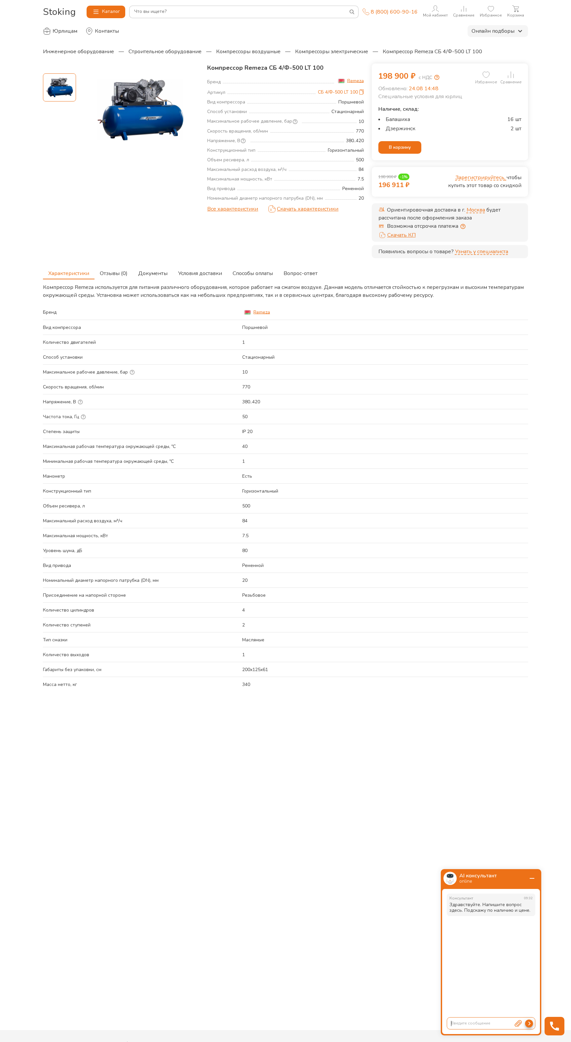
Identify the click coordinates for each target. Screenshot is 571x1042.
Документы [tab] (153, 273)
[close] (532, 878)
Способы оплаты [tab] (253, 273)
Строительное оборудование (165, 51)
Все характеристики (232, 209)
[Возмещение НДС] (436, 77)
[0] (486, 74)
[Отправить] (529, 1023)
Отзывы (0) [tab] (114, 273)
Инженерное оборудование (78, 51)
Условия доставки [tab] (200, 273)
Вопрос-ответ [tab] (301, 273)
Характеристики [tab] (68, 273)
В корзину (400, 147)
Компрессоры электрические (331, 51)
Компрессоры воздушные (248, 51)
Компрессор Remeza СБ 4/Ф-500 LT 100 (432, 51)
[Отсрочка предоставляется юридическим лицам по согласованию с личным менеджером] (463, 226)
